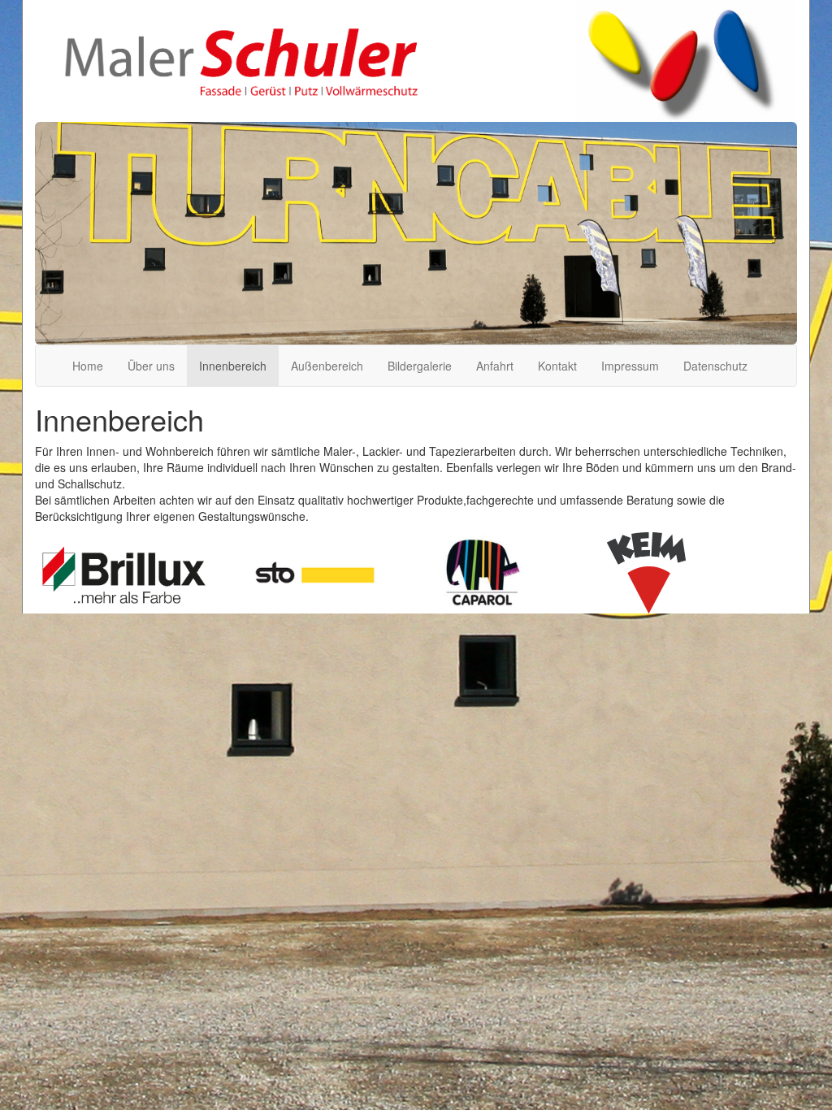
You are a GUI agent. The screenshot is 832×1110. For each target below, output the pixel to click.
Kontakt (557, 366)
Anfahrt (495, 366)
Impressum (630, 366)
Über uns (151, 366)
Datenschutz (715, 366)
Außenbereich (327, 366)
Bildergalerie (420, 366)
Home (87, 366)
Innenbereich (232, 366)
